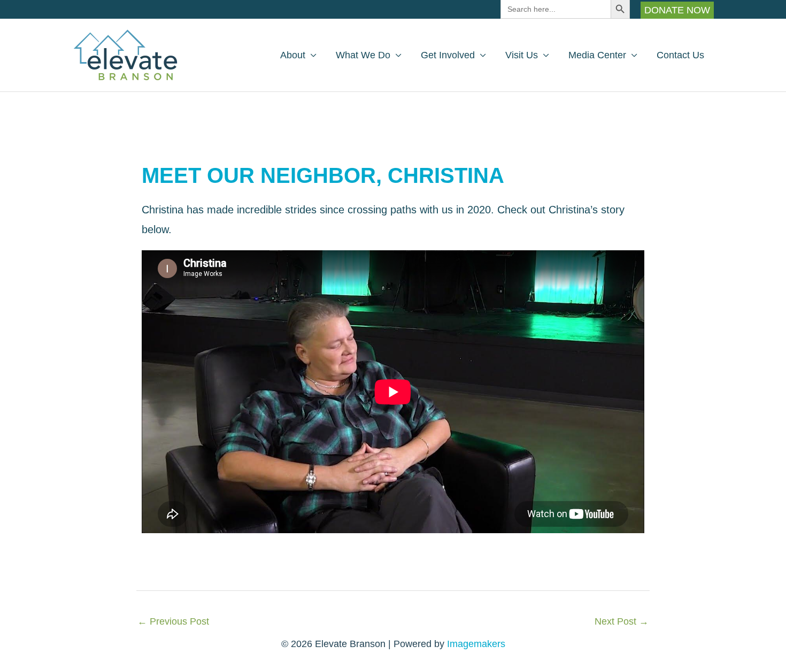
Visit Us (521, 55)
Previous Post (173, 621)
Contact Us (680, 55)
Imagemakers (476, 644)
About (292, 55)
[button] (677, 10)
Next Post (622, 621)
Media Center (597, 55)
